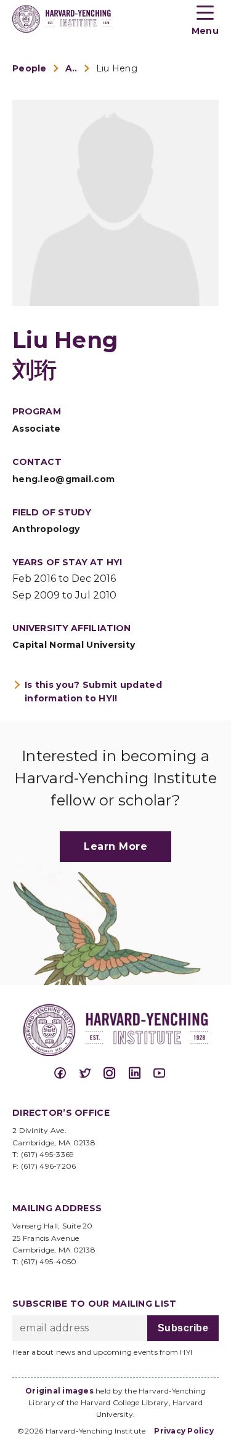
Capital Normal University (73, 644)
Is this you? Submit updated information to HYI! (93, 691)
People (29, 68)
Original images (59, 1390)
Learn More (115, 846)
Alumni (71, 68)
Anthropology (45, 528)
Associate (36, 428)
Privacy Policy (184, 1430)
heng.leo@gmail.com (63, 479)
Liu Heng (116, 68)
